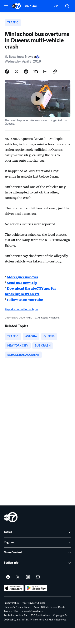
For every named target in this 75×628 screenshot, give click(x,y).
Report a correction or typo (21, 309)
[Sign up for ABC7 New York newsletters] (38, 577)
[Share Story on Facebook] (6, 71)
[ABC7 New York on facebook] (8, 577)
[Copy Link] (54, 71)
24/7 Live (31, 6)
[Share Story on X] (16, 71)
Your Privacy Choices (33, 603)
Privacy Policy (11, 603)
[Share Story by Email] (45, 71)
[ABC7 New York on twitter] (18, 577)
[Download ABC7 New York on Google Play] (36, 588)
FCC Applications (40, 615)
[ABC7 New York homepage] (16, 6)
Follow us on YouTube (24, 299)
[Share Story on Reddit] (26, 71)
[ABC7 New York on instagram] (28, 577)
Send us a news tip (22, 282)
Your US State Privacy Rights (49, 607)
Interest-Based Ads (32, 611)
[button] (5, 5)
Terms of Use (11, 611)
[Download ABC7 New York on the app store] (14, 588)
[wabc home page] (11, 517)
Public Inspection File (15, 615)
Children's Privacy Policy (17, 607)
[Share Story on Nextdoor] (35, 71)
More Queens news (22, 277)
